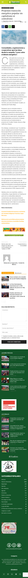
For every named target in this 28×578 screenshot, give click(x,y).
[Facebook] (2, 26)
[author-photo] (14, 258)
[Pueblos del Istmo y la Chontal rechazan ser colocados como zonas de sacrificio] (5, 294)
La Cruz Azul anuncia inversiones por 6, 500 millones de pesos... (18, 364)
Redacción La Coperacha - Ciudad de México (12, 21)
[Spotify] (16, 574)
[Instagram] (7, 574)
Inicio (2, 5)
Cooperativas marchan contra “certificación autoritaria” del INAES (17, 419)
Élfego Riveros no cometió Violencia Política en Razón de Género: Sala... (17, 380)
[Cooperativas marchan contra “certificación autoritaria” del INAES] (5, 419)
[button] (26, 2)
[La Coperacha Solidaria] (14, 235)
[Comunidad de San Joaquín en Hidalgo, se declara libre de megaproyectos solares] (5, 435)
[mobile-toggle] (2, 2)
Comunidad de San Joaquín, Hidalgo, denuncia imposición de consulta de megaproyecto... (17, 427)
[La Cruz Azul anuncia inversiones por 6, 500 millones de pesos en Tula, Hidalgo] (5, 285)
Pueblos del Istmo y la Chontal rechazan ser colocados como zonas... (17, 372)
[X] (6, 26)
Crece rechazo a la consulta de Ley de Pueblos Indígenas (17, 357)
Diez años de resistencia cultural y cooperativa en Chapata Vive (18, 441)
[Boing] (14, 229)
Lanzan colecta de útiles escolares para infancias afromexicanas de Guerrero (18, 387)
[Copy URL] (13, 26)
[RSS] (12, 574)
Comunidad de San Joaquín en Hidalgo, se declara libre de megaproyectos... (17, 434)
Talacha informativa (9, 5)
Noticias (16, 5)
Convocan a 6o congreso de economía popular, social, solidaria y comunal (18, 449)
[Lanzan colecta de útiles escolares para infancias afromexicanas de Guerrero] (5, 388)
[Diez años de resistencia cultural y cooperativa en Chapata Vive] (5, 442)
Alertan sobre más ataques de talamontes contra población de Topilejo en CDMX (7, 246)
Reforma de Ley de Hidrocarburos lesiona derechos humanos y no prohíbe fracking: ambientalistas (12, 221)
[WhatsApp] (9, 26)
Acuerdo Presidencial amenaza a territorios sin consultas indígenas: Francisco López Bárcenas (13, 213)
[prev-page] (2, 302)
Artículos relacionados (7, 273)
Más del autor (18, 273)
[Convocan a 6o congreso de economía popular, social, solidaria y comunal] (5, 449)
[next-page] (5, 302)
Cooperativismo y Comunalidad (22, 244)
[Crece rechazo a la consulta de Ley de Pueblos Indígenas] (5, 278)
